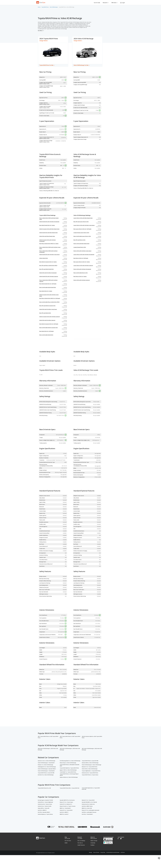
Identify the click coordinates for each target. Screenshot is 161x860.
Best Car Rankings (81, 840)
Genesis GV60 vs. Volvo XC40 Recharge (90, 762)
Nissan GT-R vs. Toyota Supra (66, 802)
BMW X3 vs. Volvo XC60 (87, 808)
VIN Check (113, 2)
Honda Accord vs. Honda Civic (88, 804)
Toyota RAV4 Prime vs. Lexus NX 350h (90, 760)
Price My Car (80, 842)
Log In (123, 2)
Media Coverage (93, 840)
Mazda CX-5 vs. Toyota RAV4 (88, 800)
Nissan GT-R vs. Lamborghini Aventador (90, 810)
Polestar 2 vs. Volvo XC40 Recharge (45, 764)
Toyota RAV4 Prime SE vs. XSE (44, 788)
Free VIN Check (68, 840)
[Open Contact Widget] (159, 858)
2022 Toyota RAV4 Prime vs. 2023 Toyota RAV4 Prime (70, 737)
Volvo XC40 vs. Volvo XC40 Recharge (89, 768)
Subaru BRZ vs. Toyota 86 (43, 808)
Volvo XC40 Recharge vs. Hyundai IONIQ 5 (47, 768)
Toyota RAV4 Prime (44, 7)
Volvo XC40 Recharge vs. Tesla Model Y (46, 762)
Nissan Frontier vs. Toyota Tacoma (67, 806)
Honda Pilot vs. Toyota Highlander (45, 802)
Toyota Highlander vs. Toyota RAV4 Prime (91, 770)
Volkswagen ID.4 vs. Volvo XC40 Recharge (47, 766)
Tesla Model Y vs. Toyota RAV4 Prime (68, 772)
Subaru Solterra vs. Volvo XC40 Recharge (69, 777)
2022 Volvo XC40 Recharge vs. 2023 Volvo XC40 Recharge (48, 749)
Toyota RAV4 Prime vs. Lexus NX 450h (46, 772)
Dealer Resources (81, 845)
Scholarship (92, 842)
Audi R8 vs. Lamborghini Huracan (89, 812)
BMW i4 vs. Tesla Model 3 (65, 808)
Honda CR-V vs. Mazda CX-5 (66, 804)
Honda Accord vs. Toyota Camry (45, 804)
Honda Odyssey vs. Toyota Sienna (45, 814)
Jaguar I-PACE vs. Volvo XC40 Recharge (68, 770)
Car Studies (80, 838)
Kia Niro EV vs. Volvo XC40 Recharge (45, 774)
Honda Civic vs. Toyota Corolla (44, 806)
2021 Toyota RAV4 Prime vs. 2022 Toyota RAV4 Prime (48, 737)
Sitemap (90, 852)
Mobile (66, 842)
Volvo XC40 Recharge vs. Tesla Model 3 (46, 770)
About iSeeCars (93, 838)
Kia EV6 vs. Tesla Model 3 (87, 814)
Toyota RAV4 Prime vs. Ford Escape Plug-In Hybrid (69, 774)
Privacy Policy (102, 852)
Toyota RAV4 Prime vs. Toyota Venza (90, 774)
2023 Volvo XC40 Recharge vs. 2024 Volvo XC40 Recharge (70, 749)
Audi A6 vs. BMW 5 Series (87, 806)
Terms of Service (96, 852)
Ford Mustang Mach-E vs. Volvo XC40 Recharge (70, 760)
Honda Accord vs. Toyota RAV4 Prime (90, 772)
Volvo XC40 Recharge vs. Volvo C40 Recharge (91, 764)
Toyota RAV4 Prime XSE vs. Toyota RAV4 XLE (69, 788)
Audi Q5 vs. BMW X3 (42, 810)
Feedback (92, 845)
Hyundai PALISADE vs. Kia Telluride (89, 802)
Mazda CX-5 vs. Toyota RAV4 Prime (89, 766)
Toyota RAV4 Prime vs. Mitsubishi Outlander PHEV (69, 765)
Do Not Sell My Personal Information (112, 852)
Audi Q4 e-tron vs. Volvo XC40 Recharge (46, 760)
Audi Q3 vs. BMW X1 (64, 812)
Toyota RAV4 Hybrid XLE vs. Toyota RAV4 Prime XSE (91, 788)
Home (39, 7)
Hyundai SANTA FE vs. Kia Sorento (67, 800)
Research (105, 2)
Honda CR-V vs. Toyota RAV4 (66, 810)
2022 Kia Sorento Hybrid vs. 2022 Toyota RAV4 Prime (92, 737)
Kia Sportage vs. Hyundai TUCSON (45, 800)
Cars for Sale (97, 2)
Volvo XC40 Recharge (53, 7)
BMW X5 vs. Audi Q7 (64, 814)
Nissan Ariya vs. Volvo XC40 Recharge (68, 762)
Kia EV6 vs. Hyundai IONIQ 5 (44, 812)
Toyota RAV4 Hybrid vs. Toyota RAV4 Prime (69, 768)
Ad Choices (123, 852)
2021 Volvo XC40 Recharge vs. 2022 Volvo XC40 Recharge (92, 749)
